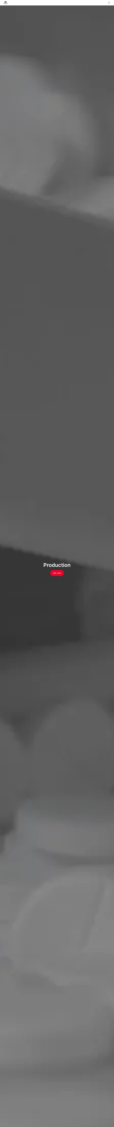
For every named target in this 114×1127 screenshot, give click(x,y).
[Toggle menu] (109, 2)
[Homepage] (10, 2)
